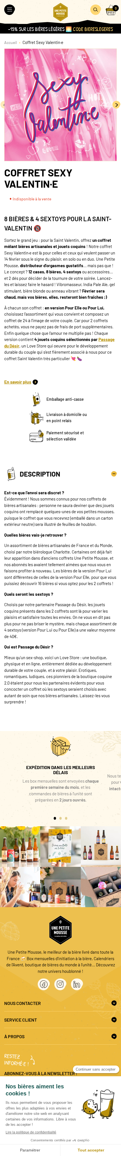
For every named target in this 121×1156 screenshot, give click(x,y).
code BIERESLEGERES (93, 29)
